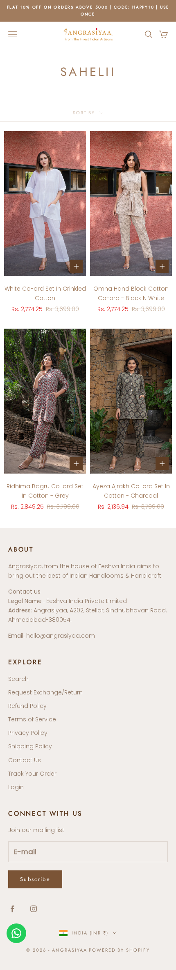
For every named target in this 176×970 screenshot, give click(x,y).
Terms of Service (32, 719)
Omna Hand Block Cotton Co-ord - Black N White (131, 293)
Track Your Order (32, 774)
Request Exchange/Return (45, 692)
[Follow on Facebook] (12, 909)
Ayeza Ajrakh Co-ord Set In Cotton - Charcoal (131, 491)
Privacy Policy (27, 733)
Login (16, 787)
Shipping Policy (30, 746)
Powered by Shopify (119, 950)
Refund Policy (27, 706)
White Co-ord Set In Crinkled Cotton (45, 293)
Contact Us (24, 760)
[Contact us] (16, 933)
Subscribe (35, 879)
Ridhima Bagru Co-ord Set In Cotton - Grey (45, 491)
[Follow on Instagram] (33, 909)
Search (18, 679)
